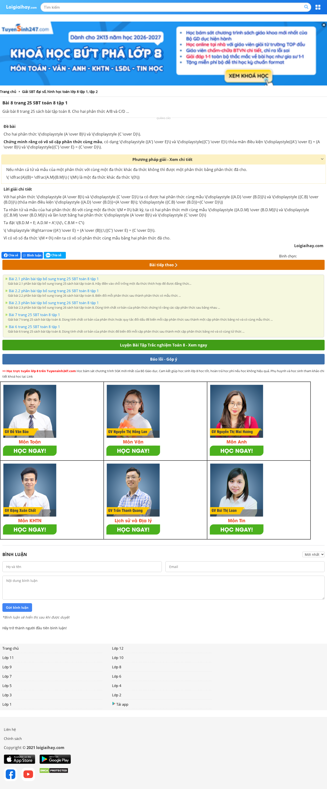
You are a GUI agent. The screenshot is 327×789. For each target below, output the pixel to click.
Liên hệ (10, 729)
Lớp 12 (118, 648)
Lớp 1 (7, 704)
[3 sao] (312, 255)
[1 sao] (301, 255)
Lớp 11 (8, 657)
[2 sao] (306, 255)
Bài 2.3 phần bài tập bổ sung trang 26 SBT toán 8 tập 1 (54, 302)
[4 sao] (318, 255)
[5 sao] (324, 255)
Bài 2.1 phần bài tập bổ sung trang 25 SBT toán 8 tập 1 (54, 278)
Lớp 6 (116, 676)
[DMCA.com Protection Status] (53, 774)
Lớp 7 (7, 676)
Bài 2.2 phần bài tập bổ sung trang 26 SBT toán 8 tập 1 (54, 290)
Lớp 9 (7, 666)
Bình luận (34, 255)
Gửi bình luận (17, 607)
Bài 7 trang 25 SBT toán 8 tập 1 (34, 314)
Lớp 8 (116, 666)
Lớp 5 (7, 685)
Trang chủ (10, 648)
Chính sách (13, 738)
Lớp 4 (116, 685)
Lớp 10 (118, 657)
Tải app (122, 704)
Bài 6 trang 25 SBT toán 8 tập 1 (34, 326)
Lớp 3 (7, 695)
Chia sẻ (13, 255)
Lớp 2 (116, 695)
